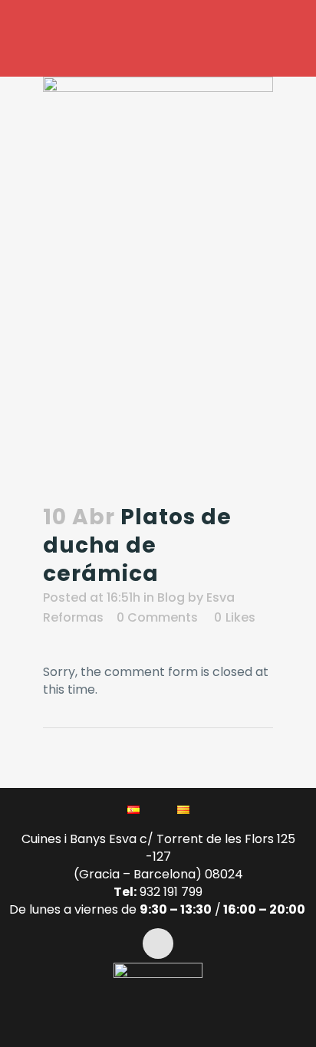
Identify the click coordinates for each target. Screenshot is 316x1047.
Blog (171, 597)
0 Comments (157, 617)
